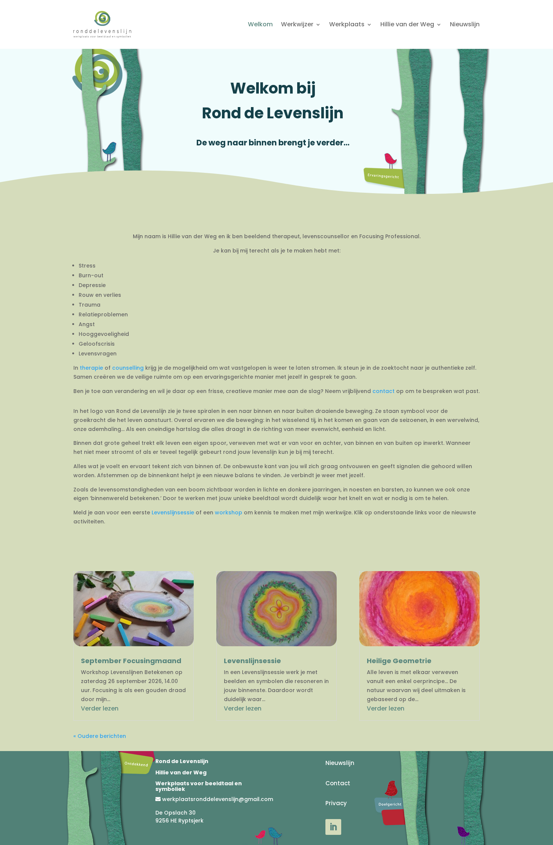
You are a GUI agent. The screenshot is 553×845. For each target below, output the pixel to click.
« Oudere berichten (99, 736)
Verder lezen (99, 708)
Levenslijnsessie (173, 512)
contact (383, 391)
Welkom (260, 24)
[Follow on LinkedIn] (333, 827)
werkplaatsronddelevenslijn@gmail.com (217, 799)
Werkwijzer (297, 24)
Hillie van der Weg (407, 24)
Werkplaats (347, 24)
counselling (128, 368)
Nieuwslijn (465, 24)
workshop (228, 512)
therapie (91, 368)
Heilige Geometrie (399, 660)
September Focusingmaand (131, 660)
